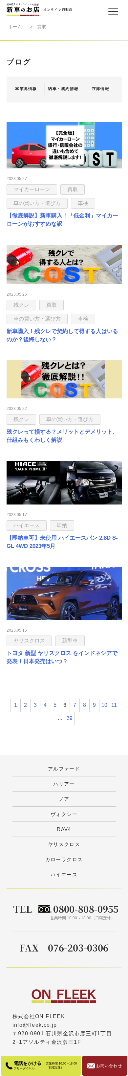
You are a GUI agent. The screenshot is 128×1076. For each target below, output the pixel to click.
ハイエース (64, 874)
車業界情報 (26, 88)
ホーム (15, 26)
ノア (64, 799)
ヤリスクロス (64, 844)
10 (104, 705)
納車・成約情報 (63, 88)
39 (70, 718)
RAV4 (64, 829)
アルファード (64, 769)
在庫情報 (100, 88)
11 (114, 705)
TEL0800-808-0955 (65, 908)
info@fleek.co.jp (34, 1025)
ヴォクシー (64, 814)
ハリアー (64, 784)
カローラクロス (64, 859)
